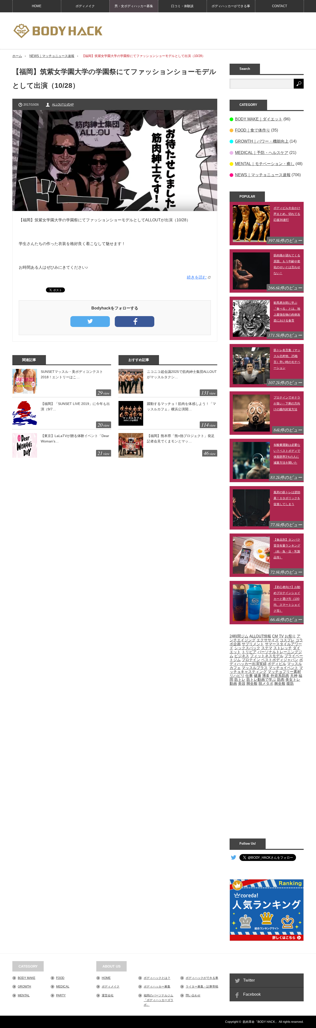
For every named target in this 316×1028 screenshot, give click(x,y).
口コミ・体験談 (182, 6)
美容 (241, 683)
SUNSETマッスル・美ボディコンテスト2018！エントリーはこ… (72, 374)
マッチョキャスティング (266, 670)
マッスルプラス (255, 668)
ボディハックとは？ (157, 978)
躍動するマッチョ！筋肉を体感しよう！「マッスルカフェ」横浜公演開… (181, 406)
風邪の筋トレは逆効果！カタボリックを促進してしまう (287, 498)
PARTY (61, 995)
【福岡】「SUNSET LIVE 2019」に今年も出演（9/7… (75, 406)
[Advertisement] (214, 30)
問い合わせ (193, 995)
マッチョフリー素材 (284, 672)
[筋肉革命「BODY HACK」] (57, 31)
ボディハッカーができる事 (231, 6)
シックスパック (247, 648)
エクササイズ (268, 640)
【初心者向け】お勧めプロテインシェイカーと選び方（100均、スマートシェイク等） (287, 598)
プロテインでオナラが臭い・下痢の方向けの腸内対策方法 (287, 403)
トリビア (249, 652)
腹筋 (290, 683)
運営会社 (108, 995)
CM (275, 636)
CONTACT (279, 6)
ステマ (266, 648)
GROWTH (24, 986)
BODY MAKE (26, 978)
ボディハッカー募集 (157, 986)
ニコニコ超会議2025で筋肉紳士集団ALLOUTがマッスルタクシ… (182, 374)
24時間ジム (239, 636)
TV (281, 636)
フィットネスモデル (266, 656)
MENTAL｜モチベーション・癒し (265, 164)
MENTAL (24, 995)
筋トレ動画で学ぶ (261, 680)
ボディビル (277, 664)
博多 (266, 676)
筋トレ (239, 680)
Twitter (249, 980)
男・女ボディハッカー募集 (134, 6)
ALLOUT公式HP (63, 104)
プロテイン (251, 660)
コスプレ (287, 640)
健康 (257, 676)
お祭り (290, 636)
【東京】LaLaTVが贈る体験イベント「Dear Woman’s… (75, 438)
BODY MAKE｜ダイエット (258, 119)
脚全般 (251, 683)
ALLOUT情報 (260, 636)
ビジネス (241, 656)
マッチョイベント (283, 668)
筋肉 (280, 680)
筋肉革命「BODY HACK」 (260, 1022)
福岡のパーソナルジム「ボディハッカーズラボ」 (158, 1000)
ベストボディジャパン (279, 660)
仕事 (249, 676)
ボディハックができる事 (202, 978)
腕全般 (279, 683)
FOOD (60, 978)
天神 (293, 676)
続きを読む (197, 277)
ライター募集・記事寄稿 (202, 986)
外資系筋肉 (280, 676)
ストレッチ (282, 648)
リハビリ (237, 676)
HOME (36, 6)
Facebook (252, 994)
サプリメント (253, 644)
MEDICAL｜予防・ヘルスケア (261, 153)
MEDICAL (62, 986)
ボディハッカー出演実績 (266, 662)
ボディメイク (85, 6)
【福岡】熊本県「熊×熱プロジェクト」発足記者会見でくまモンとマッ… (181, 438)
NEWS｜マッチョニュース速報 (51, 56)
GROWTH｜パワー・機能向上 (262, 141)
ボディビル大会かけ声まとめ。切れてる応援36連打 (287, 214)
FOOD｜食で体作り (252, 130)
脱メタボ (265, 683)
